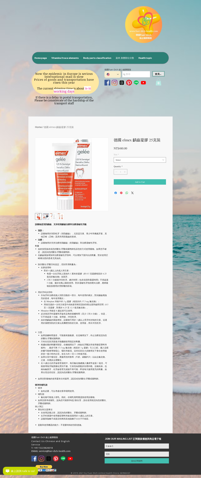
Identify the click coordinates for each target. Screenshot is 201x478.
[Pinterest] (129, 82)
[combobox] (140, 160)
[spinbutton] (120, 171)
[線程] (122, 82)
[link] (158, 81)
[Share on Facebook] (115, 193)
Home (38, 127)
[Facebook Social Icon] (107, 82)
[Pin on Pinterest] (121, 193)
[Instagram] (114, 82)
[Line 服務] (136, 82)
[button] (65, 58)
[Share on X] (132, 193)
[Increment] (125, 171)
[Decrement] (116, 171)
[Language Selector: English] (112, 74)
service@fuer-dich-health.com (54, 451)
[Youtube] (143, 82)
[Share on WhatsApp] (127, 193)
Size (116, 154)
